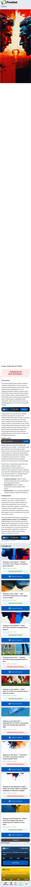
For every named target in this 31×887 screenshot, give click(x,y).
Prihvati (26, 441)
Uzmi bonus (15, 863)
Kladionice (5, 884)
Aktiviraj (24, 409)
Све (27, 842)
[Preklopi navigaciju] (26, 884)
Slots (15, 884)
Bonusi (11, 884)
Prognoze (20, 884)
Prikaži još (15, 840)
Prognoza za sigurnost (16, 576)
